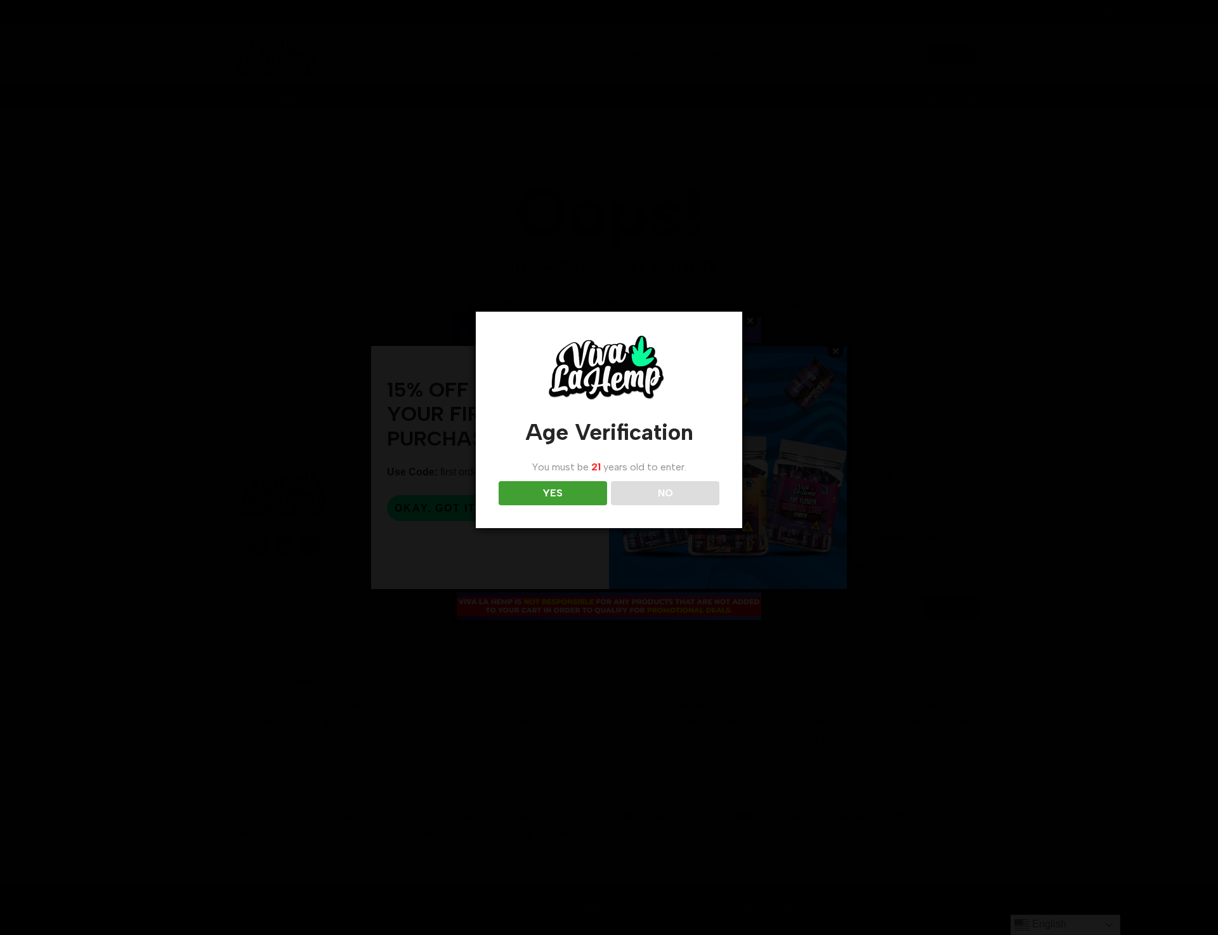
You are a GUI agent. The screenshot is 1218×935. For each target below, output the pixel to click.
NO (665, 493)
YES (552, 493)
